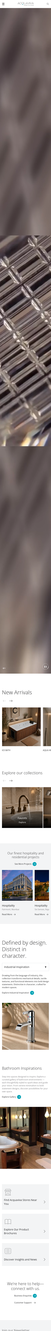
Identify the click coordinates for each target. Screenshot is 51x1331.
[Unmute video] (3, 668)
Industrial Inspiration (25, 967)
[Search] (48, 4)
